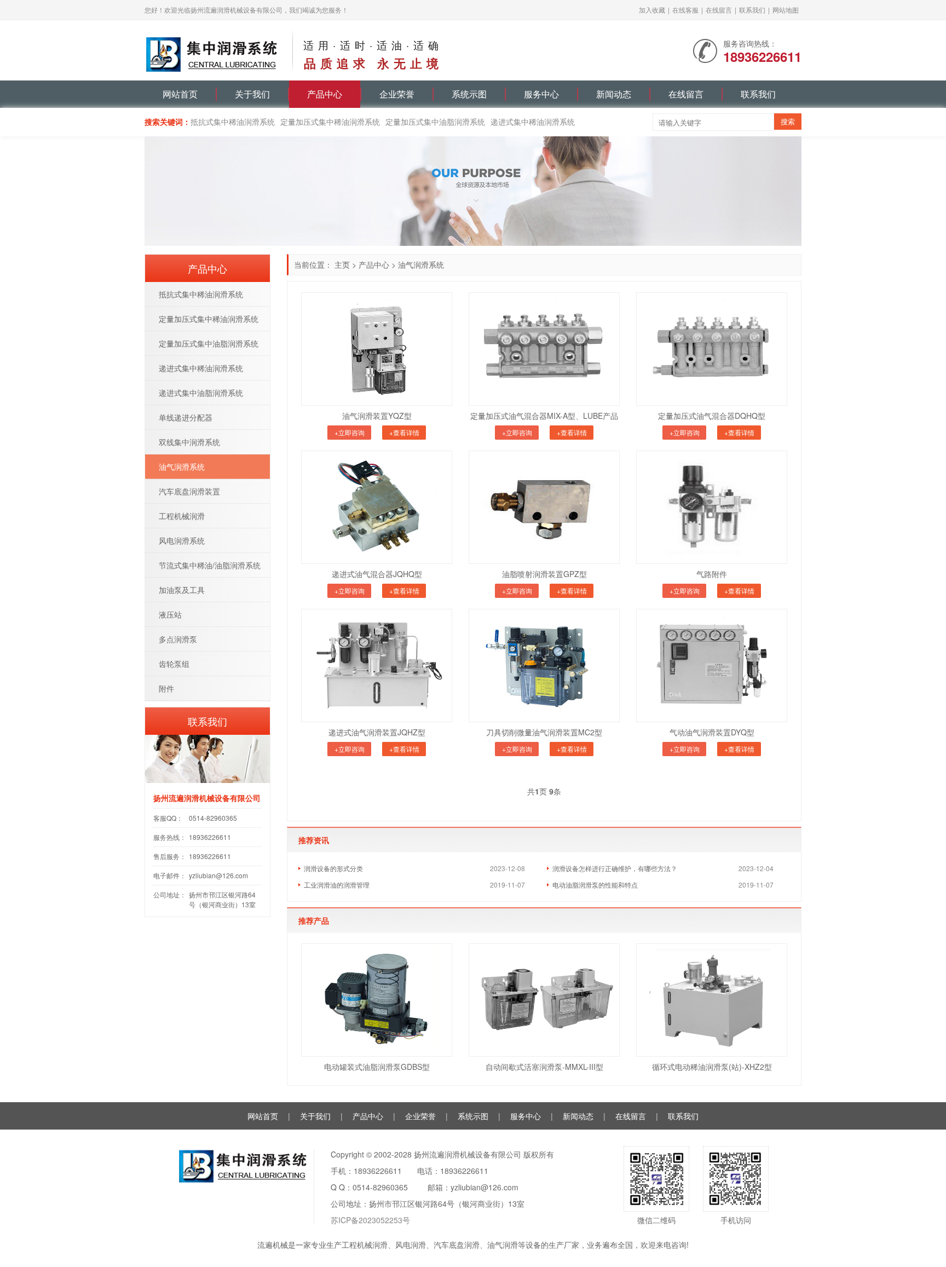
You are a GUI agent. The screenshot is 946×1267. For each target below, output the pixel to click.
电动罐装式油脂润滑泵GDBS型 (377, 1066)
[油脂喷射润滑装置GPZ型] (544, 507)
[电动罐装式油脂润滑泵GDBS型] (376, 1000)
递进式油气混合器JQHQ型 (377, 573)
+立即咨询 (349, 432)
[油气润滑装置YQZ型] (376, 349)
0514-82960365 (213, 817)
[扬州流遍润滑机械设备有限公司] (213, 49)
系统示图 (469, 94)
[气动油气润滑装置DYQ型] (711, 665)
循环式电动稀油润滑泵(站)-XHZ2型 (712, 1066)
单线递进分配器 (185, 417)
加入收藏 (652, 9)
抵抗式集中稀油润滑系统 (233, 121)
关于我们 (252, 94)
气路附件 (711, 573)
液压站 (170, 614)
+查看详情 (404, 432)
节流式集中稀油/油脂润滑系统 (210, 565)
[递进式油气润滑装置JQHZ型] (376, 665)
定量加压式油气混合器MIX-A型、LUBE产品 (544, 415)
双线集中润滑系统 (189, 441)
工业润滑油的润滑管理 (337, 884)
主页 (342, 264)
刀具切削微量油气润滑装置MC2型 (544, 732)
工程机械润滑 (182, 515)
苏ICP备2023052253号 (370, 1219)
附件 (166, 688)
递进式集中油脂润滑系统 (201, 392)
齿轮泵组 (174, 663)
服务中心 (541, 94)
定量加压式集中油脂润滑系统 (435, 121)
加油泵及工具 (182, 589)
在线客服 (685, 9)
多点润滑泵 (178, 639)
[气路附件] (711, 507)
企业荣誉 (396, 94)
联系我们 (752, 9)
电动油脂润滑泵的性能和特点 (595, 884)
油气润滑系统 (421, 264)
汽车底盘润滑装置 (189, 491)
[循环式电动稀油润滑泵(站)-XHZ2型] (711, 1000)
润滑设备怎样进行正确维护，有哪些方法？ (614, 868)
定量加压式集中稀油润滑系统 (330, 121)
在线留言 (719, 9)
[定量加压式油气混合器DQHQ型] (711, 349)
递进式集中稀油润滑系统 (533, 121)
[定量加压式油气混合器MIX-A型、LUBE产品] (544, 349)
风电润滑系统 (182, 540)
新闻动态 (613, 94)
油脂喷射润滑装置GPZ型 (544, 573)
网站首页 (180, 94)
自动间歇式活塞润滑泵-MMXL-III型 (544, 1066)
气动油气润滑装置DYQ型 (712, 732)
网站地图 (785, 9)
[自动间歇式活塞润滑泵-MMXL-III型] (544, 1000)
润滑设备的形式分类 (333, 868)
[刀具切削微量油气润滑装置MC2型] (544, 665)
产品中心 (324, 94)
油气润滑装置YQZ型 (377, 415)
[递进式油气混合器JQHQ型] (376, 507)
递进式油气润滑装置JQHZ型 (376, 732)
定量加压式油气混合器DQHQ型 (711, 415)
